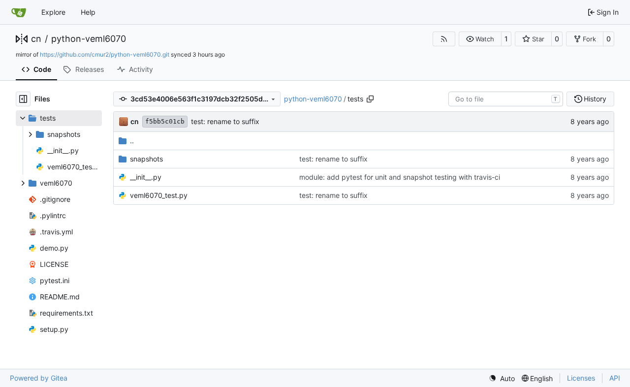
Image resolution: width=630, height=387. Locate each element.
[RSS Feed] (444, 39)
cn (36, 39)
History (595, 99)
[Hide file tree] (23, 99)
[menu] (502, 378)
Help (88, 12)
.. (132, 140)
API (614, 378)
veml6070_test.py (159, 195)
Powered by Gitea (38, 378)
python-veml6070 (88, 39)
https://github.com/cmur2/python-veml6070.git (104, 54)
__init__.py (145, 177)
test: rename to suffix (225, 121)
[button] (480, 39)
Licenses (581, 378)
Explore (53, 12)
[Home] (18, 12)
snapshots (146, 159)
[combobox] (505, 99)
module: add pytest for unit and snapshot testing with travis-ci (399, 177)
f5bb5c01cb (165, 121)
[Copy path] (370, 99)
